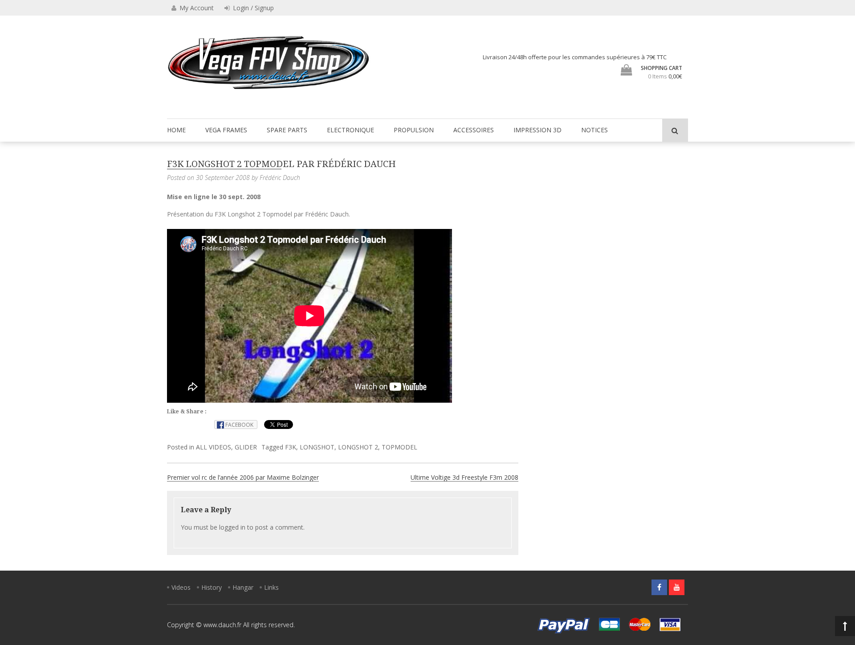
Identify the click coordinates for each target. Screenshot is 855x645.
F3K (290, 447)
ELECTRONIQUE (350, 130)
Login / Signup (252, 8)
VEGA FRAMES (226, 130)
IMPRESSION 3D (537, 130)
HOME (176, 130)
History (211, 587)
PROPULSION (414, 130)
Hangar (242, 587)
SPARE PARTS (287, 130)
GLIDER (246, 447)
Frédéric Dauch (280, 177)
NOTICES (594, 130)
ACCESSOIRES (473, 130)
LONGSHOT (317, 447)
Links (271, 587)
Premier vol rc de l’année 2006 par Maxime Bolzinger (243, 477)
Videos (181, 587)
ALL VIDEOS (213, 447)
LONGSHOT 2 (358, 447)
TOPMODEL (399, 447)
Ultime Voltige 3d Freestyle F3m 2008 (464, 477)
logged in (232, 527)
